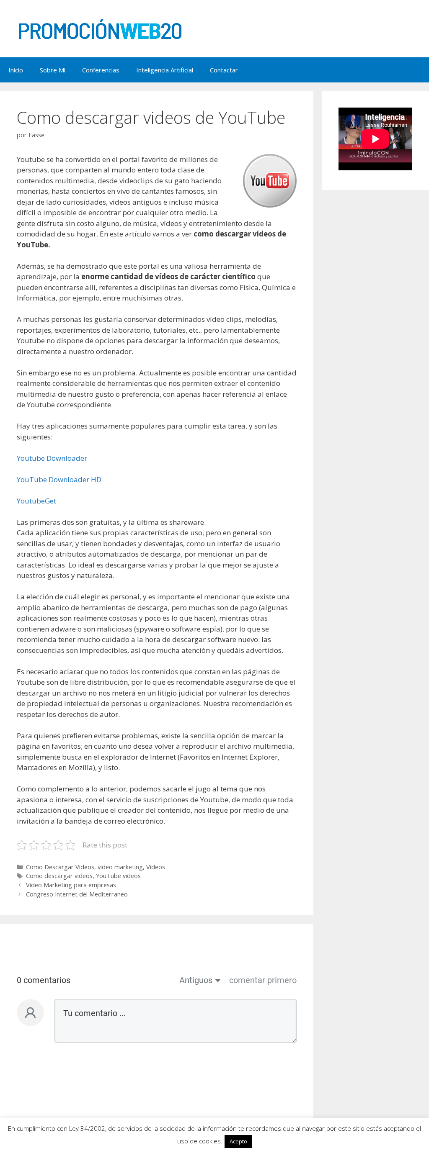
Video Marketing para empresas (71, 885)
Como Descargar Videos (60, 867)
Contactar (224, 70)
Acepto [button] (238, 1141)
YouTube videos (118, 876)
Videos (155, 867)
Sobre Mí (52, 70)
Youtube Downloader (52, 458)
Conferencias (100, 70)
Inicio (15, 70)
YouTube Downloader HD (59, 479)
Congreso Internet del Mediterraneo (77, 894)
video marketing (120, 867)
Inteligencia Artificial (164, 70)
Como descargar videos (59, 876)
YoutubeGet (36, 501)
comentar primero (263, 980)
